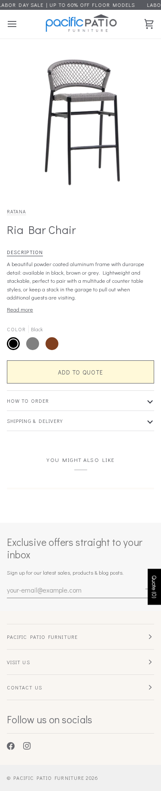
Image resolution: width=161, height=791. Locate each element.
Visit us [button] (18, 662)
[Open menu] (20, 24)
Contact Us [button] (24, 687)
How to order (28, 400)
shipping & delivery (35, 420)
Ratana (16, 211)
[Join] (147, 589)
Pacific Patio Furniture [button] (42, 636)
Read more (20, 309)
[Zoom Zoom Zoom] (80, 119)
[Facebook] (11, 746)
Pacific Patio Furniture (48, 777)
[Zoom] (28, 178)
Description (25, 252)
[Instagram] (27, 746)
